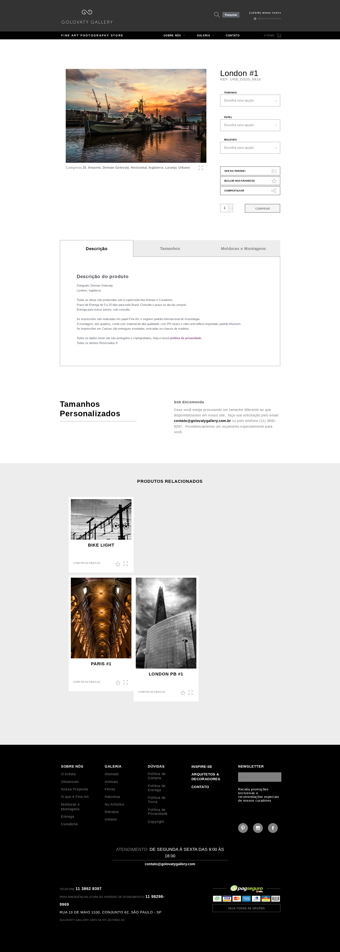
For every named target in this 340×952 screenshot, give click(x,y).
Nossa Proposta (74, 789)
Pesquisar (231, 15)
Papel (228, 117)
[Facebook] (273, 828)
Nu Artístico (114, 804)
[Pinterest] (243, 828)
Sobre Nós (172, 35)
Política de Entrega (157, 788)
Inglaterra (156, 167)
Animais (111, 782)
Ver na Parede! (235, 171)
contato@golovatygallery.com (170, 864)
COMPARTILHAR (234, 190)
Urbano (184, 167)
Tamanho (230, 92)
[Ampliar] (201, 168)
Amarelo (94, 167)
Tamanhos (170, 248)
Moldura (230, 139)
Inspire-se (201, 767)
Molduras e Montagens (243, 248)
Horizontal (139, 167)
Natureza (112, 797)
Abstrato (112, 774)
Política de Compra (157, 776)
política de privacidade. (186, 338)
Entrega (67, 817)
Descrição (96, 248)
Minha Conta (265, 13)
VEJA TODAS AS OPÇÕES (246, 908)
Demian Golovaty (116, 167)
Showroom (70, 782)
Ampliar (126, 564)
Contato (233, 35)
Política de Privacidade (158, 812)
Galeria (203, 35)
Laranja (171, 167)
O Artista (68, 774)
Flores (110, 789)
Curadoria (69, 824)
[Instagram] (258, 828)
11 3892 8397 (89, 888)
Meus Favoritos (269, 19)
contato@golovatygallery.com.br (202, 421)
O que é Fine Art (75, 797)
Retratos (112, 812)
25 (84, 167)
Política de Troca (157, 800)
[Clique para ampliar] (136, 116)
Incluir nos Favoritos (239, 180)
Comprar (262, 208)
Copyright (156, 822)
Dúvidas (156, 766)
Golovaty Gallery (87, 17)
